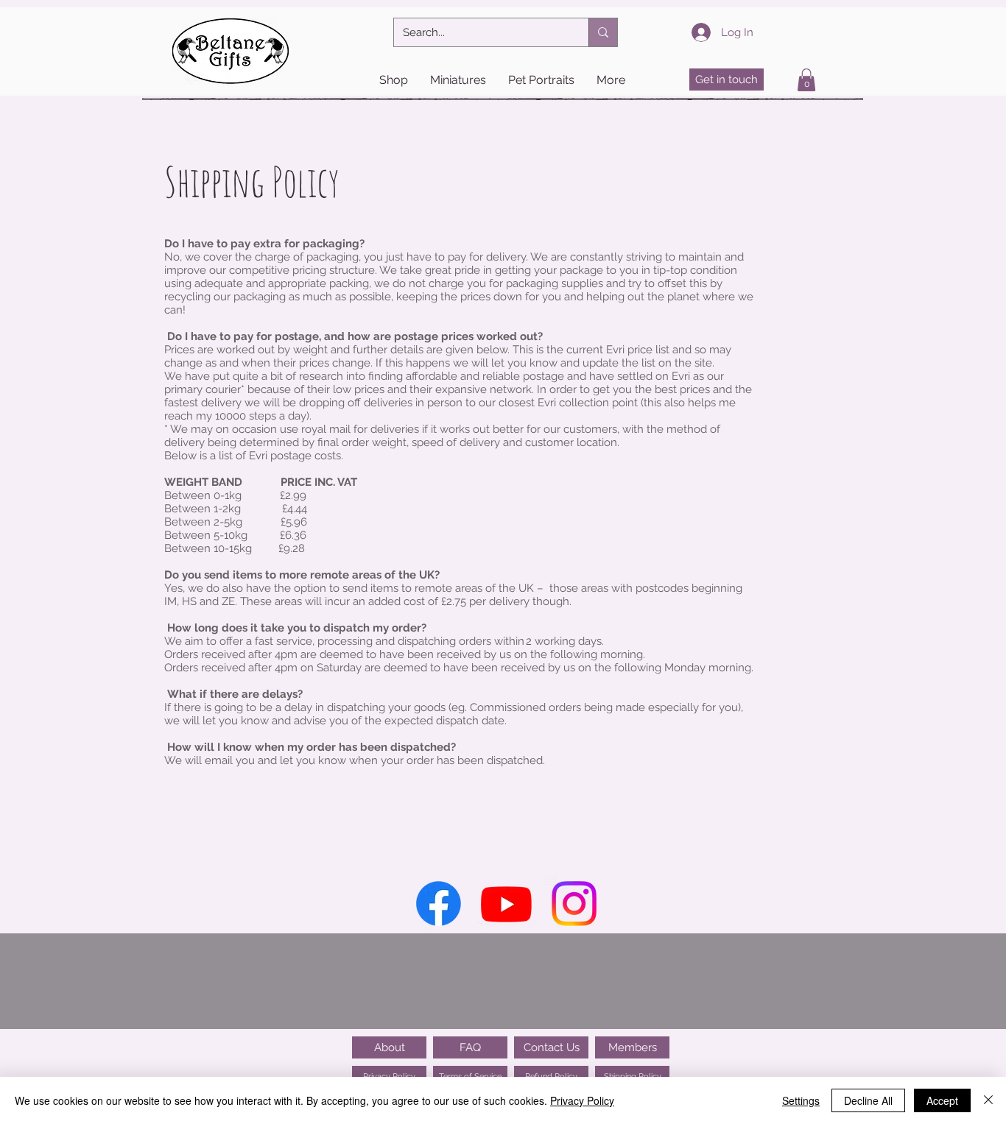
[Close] (988, 1100)
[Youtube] (506, 903)
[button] (393, 80)
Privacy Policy (582, 1100)
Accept (942, 1100)
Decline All (868, 1100)
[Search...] (602, 32)
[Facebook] (438, 903)
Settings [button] (801, 1100)
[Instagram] (574, 903)
